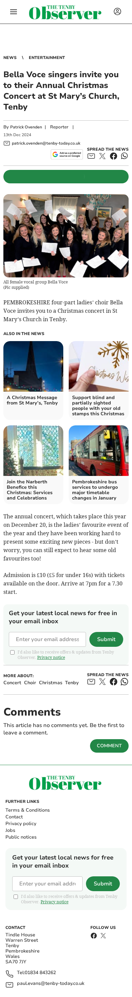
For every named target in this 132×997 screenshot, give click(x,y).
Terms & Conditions (27, 810)
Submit (106, 639)
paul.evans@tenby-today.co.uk (50, 984)
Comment (109, 746)
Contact (14, 817)
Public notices (21, 837)
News (10, 57)
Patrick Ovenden (26, 127)
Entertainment (47, 57)
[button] (13, 12)
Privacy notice (51, 657)
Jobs (10, 830)
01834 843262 (40, 973)
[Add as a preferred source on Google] (67, 154)
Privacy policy (20, 823)
